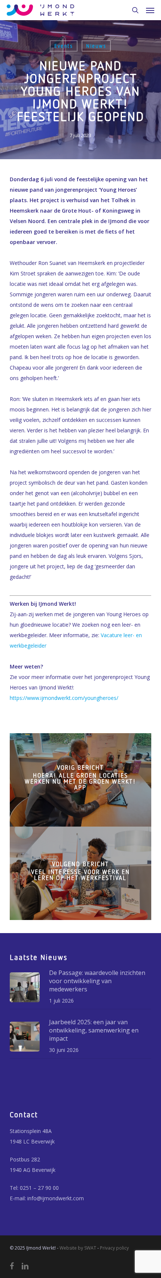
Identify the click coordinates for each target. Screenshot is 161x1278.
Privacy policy (114, 1248)
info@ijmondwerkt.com (55, 1198)
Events (63, 46)
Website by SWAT (78, 1248)
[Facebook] (12, 1266)
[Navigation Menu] (150, 10)
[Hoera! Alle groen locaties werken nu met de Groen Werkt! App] (80, 780)
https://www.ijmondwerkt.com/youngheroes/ (64, 697)
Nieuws (96, 46)
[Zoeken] (135, 10)
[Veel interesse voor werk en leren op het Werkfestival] (80, 873)
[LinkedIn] (25, 1266)
